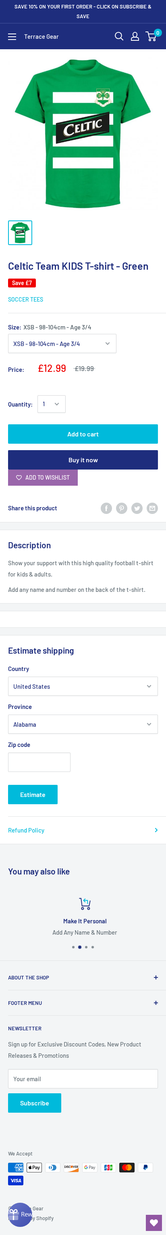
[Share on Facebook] (106, 508)
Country (18, 668)
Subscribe (34, 1103)
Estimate (33, 794)
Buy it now (83, 459)
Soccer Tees (25, 299)
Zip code (19, 744)
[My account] (135, 36)
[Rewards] (20, 1215)
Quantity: (20, 404)
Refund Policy (26, 830)
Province (20, 706)
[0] (151, 36)
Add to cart (83, 434)
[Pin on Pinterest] (121, 508)
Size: (49, 327)
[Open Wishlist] (154, 1223)
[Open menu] (12, 37)
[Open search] (119, 36)
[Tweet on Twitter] (137, 508)
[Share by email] (152, 508)
